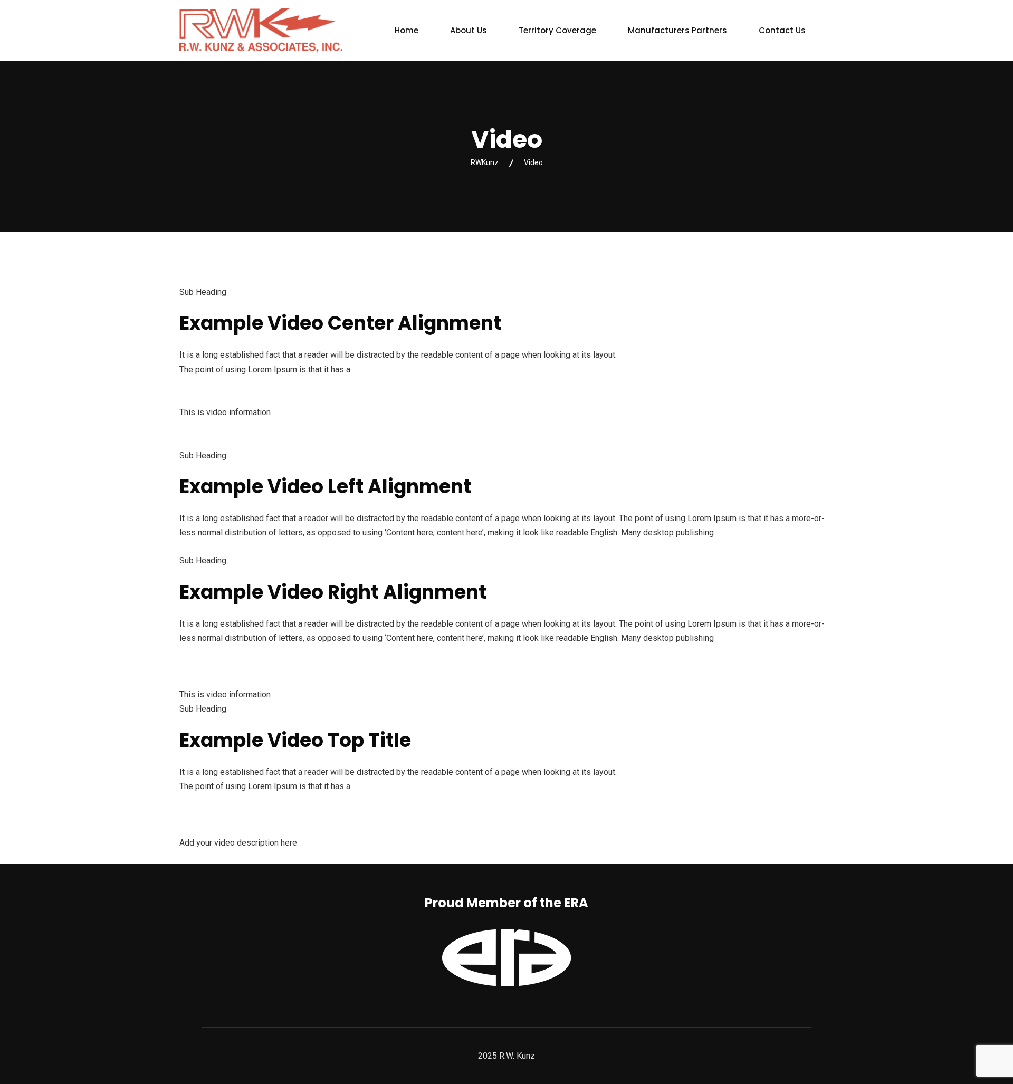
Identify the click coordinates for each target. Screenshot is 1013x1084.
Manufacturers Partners (677, 30)
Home (406, 30)
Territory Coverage (557, 30)
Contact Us (782, 30)
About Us (468, 30)
